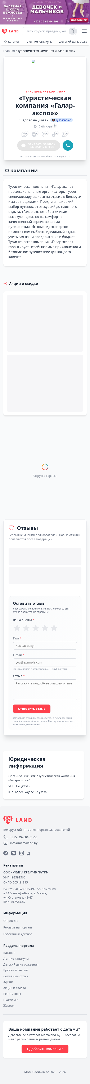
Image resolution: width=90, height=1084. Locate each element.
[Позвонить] (68, 145)
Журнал (8, 1005)
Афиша (8, 982)
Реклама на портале (17, 927)
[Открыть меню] (84, 31)
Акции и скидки (14, 988)
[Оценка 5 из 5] (54, 628)
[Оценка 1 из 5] (17, 628)
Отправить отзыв (31, 709)
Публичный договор (17, 934)
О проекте (10, 921)
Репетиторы (12, 994)
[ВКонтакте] (13, 853)
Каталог (13, 42)
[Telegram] (5, 853)
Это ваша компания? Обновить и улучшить (45, 156)
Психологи (10, 1000)
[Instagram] (21, 853)
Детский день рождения (21, 964)
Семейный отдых (15, 976)
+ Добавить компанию (45, 1049)
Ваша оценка (24, 620)
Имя (17, 638)
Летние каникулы (40, 42)
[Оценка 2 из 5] (26, 628)
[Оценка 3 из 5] (35, 628)
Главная (9, 51)
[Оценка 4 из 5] (45, 628)
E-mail (18, 655)
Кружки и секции (15, 970)
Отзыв (19, 676)
